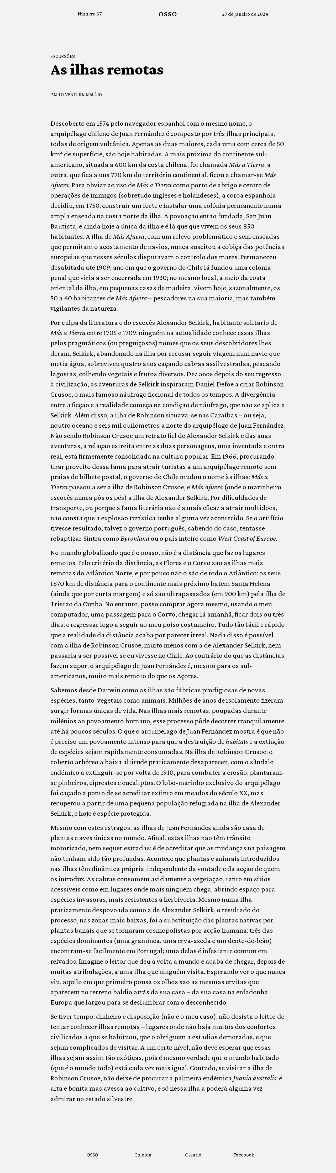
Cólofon (142, 1155)
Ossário (193, 1155)
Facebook (243, 1155)
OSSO (168, 14)
